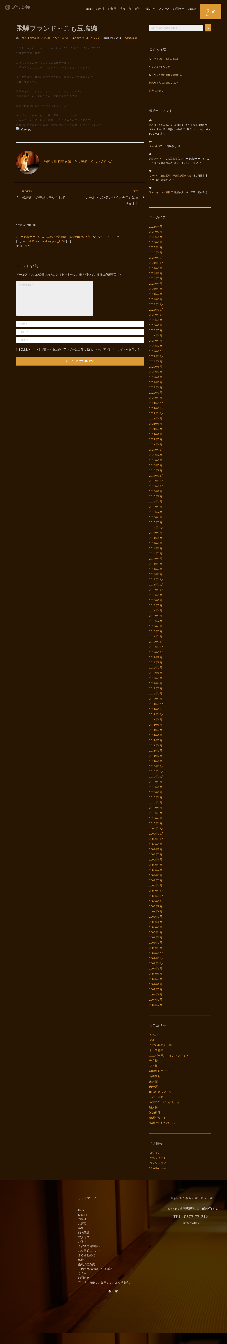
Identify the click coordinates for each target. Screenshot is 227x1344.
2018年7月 (155, 465)
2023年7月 (155, 330)
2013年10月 (156, 589)
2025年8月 (155, 237)
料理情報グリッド (160, 1071)
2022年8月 (155, 366)
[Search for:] (176, 28)
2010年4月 (155, 807)
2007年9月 (155, 968)
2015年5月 (155, 506)
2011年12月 (156, 704)
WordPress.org (158, 1168)
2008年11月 (156, 896)
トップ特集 (156, 1050)
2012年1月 (155, 698)
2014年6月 (155, 548)
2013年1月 (155, 636)
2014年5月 (155, 553)
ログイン (155, 1152)
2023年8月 (155, 325)
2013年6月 (155, 610)
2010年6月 (155, 797)
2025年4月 (155, 247)
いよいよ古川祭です (159, 67)
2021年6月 (155, 434)
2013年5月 (155, 615)
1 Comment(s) (130, 38)
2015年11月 (156, 480)
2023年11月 (156, 309)
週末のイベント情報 (159, 192)
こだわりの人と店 (160, 1045)
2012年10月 (156, 652)
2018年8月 (155, 460)
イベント (155, 1034)
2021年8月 (155, 423)
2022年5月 (155, 382)
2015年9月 (155, 491)
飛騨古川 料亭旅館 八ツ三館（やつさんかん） (44, 38)
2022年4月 (155, 387)
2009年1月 (155, 885)
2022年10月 (156, 356)
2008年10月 (156, 901)
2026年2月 (155, 231)
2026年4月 (155, 226)
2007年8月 (155, 973)
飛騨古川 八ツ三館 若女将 (189, 192)
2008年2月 (155, 942)
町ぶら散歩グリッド (162, 1091)
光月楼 (153, 1060)
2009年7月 (155, 854)
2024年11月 (156, 257)
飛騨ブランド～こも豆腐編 (163, 159)
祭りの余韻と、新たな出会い (164, 59)
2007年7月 (155, 979)
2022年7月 (155, 372)
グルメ (153, 1040)
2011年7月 (155, 730)
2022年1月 (155, 397)
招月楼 (153, 1065)
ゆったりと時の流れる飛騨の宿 (165, 75)
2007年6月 (155, 984)
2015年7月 (155, 501)
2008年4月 (155, 932)
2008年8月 (155, 911)
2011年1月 (155, 761)
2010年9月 (155, 781)
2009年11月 (156, 833)
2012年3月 (155, 688)
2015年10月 (156, 486)
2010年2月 (155, 818)
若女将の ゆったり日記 (87, 38)
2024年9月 (155, 268)
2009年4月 (155, 870)
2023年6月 (155, 335)
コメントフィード (160, 1163)
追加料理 (155, 1112)
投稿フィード (157, 1157)
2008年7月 (155, 916)
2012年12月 (156, 641)
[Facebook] (110, 1291)
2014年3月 (155, 564)
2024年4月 (155, 283)
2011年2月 (155, 756)
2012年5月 (155, 678)
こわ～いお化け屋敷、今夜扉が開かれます (171, 176)
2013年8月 (155, 600)
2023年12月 (156, 304)
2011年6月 (155, 735)
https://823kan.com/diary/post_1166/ (43, 241)
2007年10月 (156, 963)
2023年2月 (155, 346)
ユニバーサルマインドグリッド (169, 1055)
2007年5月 (155, 989)
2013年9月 (155, 595)
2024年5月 (155, 278)
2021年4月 (155, 444)
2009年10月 (156, 839)
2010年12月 (156, 766)
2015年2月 (155, 522)
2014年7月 (155, 543)
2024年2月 (155, 294)
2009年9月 (155, 844)
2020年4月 (155, 455)
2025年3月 (155, 252)
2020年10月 (156, 449)
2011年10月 (156, 714)
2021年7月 (155, 429)
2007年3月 (155, 999)
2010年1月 (155, 823)
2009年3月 (155, 875)
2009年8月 (155, 849)
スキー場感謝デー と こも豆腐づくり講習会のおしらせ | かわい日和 (53, 237)
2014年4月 (155, 558)
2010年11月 (156, 771)
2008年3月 (155, 937)
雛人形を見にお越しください (164, 83)
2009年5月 (155, 864)
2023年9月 (155, 320)
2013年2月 (155, 631)
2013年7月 (155, 605)
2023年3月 (155, 340)
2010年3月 (155, 813)
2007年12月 (156, 953)
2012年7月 (155, 667)
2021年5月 (155, 439)
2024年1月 (155, 299)
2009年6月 (155, 859)
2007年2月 (155, 1005)
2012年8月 (155, 662)
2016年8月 (155, 470)
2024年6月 (155, 273)
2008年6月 (155, 922)
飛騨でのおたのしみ (162, 1123)
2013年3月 (155, 626)
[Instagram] (117, 1291)
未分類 (153, 1081)
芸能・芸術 (156, 1097)
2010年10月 (156, 776)
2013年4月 (155, 621)
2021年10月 (156, 413)
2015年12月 (156, 475)
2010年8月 (155, 787)
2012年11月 (156, 647)
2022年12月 (156, 351)
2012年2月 (155, 693)
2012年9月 (155, 657)
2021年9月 (155, 418)
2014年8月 (155, 538)
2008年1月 (155, 948)
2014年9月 (155, 532)
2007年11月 (156, 958)
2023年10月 (156, 314)
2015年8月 (155, 496)
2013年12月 (156, 579)
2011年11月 (156, 709)
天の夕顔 (154, 146)
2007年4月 (155, 994)
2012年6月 (155, 672)
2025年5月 (155, 242)
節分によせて (156, 91)
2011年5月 (155, 740)
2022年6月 (155, 377)
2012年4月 (155, 683)
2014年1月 (155, 574)
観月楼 (153, 1107)
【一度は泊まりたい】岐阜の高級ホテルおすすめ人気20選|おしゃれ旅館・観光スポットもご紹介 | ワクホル (179, 129)
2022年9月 (155, 361)
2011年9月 (155, 719)
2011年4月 (155, 745)
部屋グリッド (157, 1117)
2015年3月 (155, 517)
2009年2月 (155, 880)
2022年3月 (155, 392)
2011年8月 (155, 724)
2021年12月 (156, 403)
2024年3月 (155, 288)
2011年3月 (155, 750)
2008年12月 (156, 890)
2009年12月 (156, 828)
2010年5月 (155, 802)
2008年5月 (155, 927)
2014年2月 (155, 569)
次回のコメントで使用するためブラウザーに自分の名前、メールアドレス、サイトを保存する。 (82, 349)
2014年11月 (156, 527)
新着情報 (155, 1076)
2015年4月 (155, 512)
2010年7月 (155, 792)
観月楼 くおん (157, 125)
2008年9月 (155, 906)
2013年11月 (156, 584)
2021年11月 (156, 408)
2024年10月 (156, 263)
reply (25, 246)
